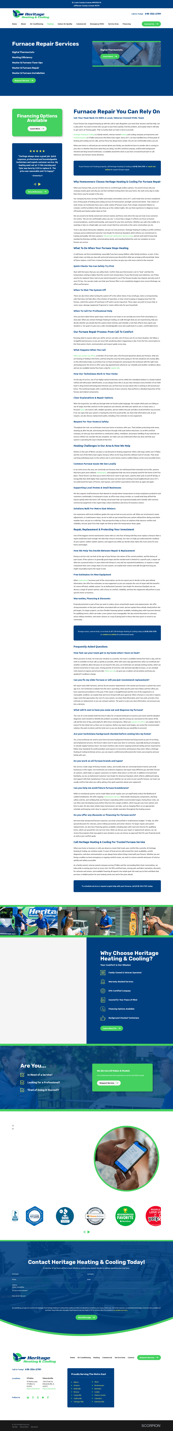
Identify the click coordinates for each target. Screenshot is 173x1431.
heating (124, 134)
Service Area (120, 1357)
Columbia (98, 1398)
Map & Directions (33, 1389)
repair (82, 410)
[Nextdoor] (43, 1397)
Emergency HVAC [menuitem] (97, 24)
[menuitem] (15, 1427)
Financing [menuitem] (127, 24)
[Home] (30, 14)
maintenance (101, 472)
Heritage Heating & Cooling (84, 134)
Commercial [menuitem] (81, 24)
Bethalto (98, 1389)
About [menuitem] (23, 24)
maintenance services (112, 797)
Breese (76, 1392)
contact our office (138, 722)
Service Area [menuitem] (113, 24)
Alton (97, 1382)
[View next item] (39, 184)
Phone (14, 1279)
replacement (83, 580)
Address (14, 1285)
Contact (131, 1357)
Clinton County (100, 1395)
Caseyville (77, 1395)
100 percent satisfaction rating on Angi (118, 236)
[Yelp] (38, 1397)
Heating (96, 1357)
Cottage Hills (78, 1402)
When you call (110, 671)
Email (89, 1279)
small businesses (80, 138)
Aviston (76, 1385)
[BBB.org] (33, 1397)
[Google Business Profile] (28, 1397)
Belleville (77, 1389)
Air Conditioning (84, 1357)
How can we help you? (19, 1296)
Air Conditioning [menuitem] (36, 24)
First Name (15, 1274)
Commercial (107, 1357)
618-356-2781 (153, 14)
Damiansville (99, 1402)
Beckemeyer (99, 1385)
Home (72, 1357)
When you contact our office (84, 356)
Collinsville (78, 1398)
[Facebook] (48, 1397)
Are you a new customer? (20, 1290)
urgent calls (115, 368)
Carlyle (97, 1392)
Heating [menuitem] (50, 24)
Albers (76, 1382)
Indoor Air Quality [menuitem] (65, 24)
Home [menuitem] (14, 24)
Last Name (90, 1274)
